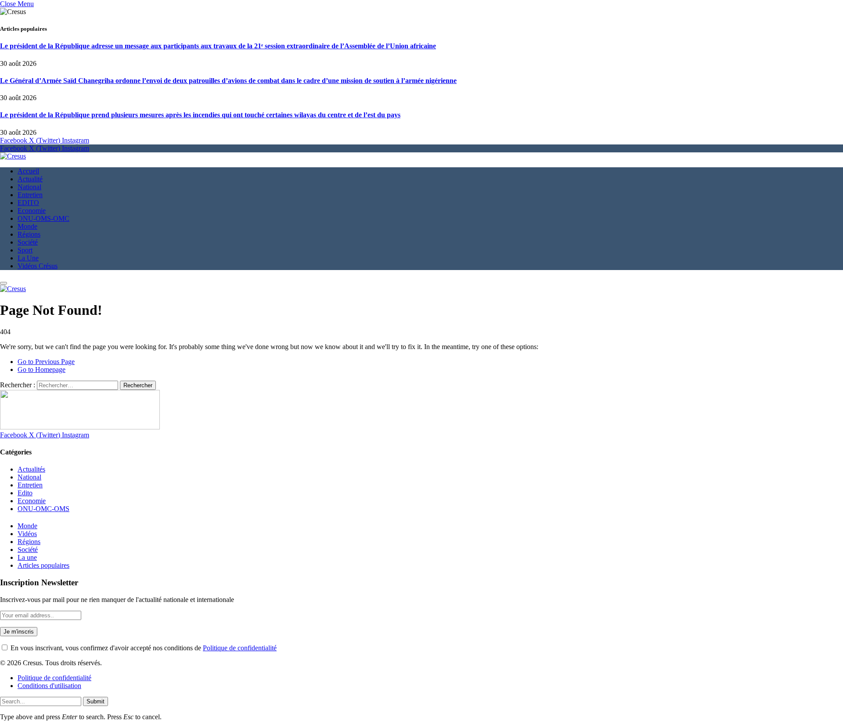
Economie (32, 210)
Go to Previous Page (46, 361)
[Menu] (3, 283)
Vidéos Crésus (38, 266)
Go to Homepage (41, 369)
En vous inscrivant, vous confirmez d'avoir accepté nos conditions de (143, 648)
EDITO (28, 202)
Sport (25, 250)
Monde (27, 226)
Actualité (30, 179)
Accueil (28, 171)
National (29, 187)
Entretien (30, 194)
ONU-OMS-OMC (43, 218)
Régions (29, 234)
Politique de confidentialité (240, 648)
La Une (28, 258)
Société (28, 242)
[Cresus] (13, 156)
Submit (95, 701)
